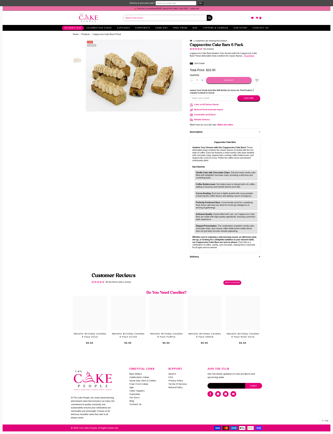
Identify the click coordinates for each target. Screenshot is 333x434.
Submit (253, 385)
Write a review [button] (232, 283)
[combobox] (165, 18)
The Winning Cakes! (213, 8)
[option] (192, 8)
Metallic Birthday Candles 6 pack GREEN (204, 335)
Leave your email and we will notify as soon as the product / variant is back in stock (222, 91)
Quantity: (195, 75)
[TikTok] (226, 394)
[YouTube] (233, 394)
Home (75, 34)
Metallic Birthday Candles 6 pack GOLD (90, 335)
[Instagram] (218, 394)
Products (85, 34)
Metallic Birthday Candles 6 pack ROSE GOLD (243, 335)
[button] (330, 2)
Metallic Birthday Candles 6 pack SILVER (128, 335)
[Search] (168, 18)
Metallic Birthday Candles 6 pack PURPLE (166, 335)
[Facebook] (210, 394)
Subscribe (249, 98)
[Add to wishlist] (257, 80)
